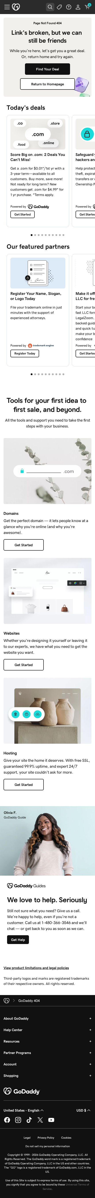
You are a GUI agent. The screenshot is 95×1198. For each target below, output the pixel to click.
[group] (47, 170)
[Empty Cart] (87, 7)
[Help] (69, 7)
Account (10, 1064)
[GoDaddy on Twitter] (40, 1122)
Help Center (13, 1030)
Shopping (11, 1075)
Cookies (66, 1137)
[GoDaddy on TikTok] (29, 1122)
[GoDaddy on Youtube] (51, 1122)
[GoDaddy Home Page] (22, 1091)
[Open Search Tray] (50, 7)
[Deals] (59, 7)
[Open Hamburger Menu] (5, 7)
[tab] (31, 235)
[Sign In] (78, 7)
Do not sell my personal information (47, 1146)
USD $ (81, 1110)
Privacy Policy (46, 1137)
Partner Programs (17, 1052)
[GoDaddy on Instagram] (18, 1122)
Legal (27, 1137)
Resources (11, 1041)
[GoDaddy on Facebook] (7, 1122)
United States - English (21, 1110)
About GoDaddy (16, 1018)
